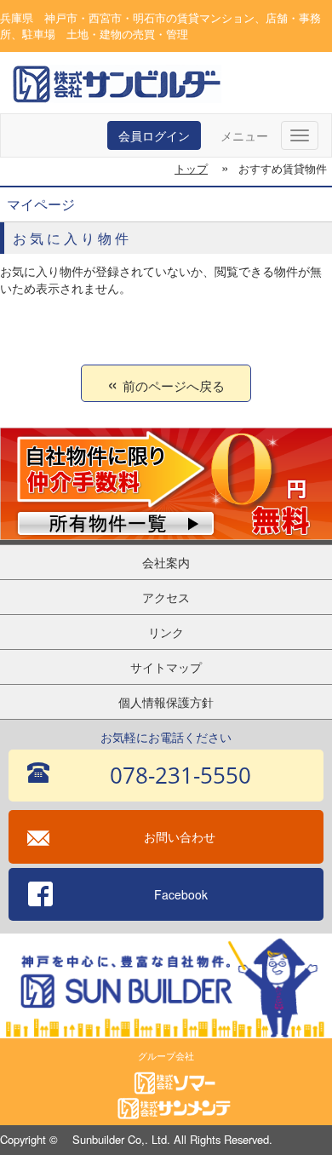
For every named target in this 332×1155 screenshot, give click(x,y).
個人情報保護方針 (166, 701)
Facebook (181, 894)
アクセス (166, 597)
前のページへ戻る (174, 385)
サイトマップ (166, 666)
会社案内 (166, 562)
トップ (191, 168)
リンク (166, 632)
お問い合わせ (179, 836)
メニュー (244, 135)
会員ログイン (154, 135)
